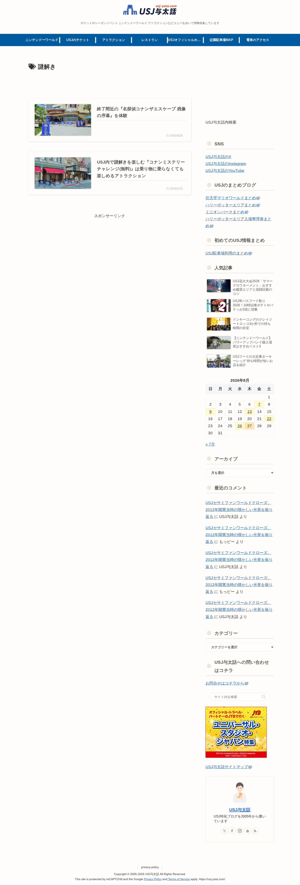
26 (240, 426)
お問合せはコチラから (225, 683)
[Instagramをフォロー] (239, 830)
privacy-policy (150, 867)
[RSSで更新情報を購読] (255, 830)
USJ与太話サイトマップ (227, 767)
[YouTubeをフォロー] (247, 830)
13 (249, 411)
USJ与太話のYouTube (225, 170)
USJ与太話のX (218, 157)
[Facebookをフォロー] (232, 830)
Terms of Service (178, 879)
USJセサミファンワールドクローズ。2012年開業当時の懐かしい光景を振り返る (239, 510)
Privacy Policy (153, 879)
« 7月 (210, 444)
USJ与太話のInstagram (226, 164)
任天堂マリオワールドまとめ (231, 198)
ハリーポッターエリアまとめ (231, 205)
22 (269, 419)
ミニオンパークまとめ (225, 212)
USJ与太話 (239, 809)
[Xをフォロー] (224, 830)
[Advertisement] (109, 83)
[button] (263, 697)
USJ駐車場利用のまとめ (227, 253)
